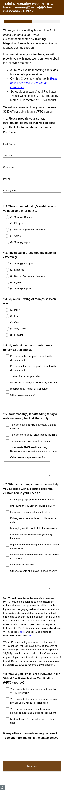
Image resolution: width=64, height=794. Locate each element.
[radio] (5, 217)
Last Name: (9, 143)
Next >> (32, 766)
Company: (9, 167)
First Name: (9, 132)
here (22, 631)
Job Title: (8, 155)
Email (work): (10, 190)
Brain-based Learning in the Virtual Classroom (34, 83)
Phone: (7, 178)
